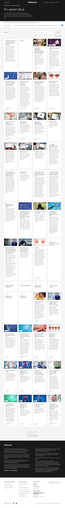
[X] (11, 503)
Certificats (20, 485)
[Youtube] (14, 503)
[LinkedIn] (5, 503)
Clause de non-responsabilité (24, 489)
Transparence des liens (23, 496)
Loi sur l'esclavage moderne (24, 487)
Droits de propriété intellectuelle (24, 491)
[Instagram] (16, 503)
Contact (5, 489)
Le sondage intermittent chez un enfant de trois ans (24, 25)
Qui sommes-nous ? (7, 483)
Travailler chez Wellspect (8, 485)
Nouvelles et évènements (8, 487)
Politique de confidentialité (23, 483)
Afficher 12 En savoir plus (32, 435)
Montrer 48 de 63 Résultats (32, 431)
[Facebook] (8, 503)
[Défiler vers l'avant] (62, 25)
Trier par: (56, 35)
